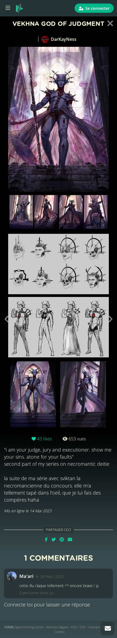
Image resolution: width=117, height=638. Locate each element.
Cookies (59, 632)
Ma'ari (26, 576)
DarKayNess (63, 39)
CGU (74, 627)
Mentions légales (57, 627)
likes (44, 439)
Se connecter (97, 8)
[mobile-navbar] (7, 8)
